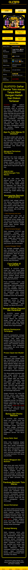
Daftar (10, 569)
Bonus (3, 569)
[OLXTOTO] (14, 3)
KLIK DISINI (15, 79)
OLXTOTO (6, 105)
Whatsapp (17, 569)
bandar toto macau (18, 405)
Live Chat (24, 569)
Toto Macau (7, 519)
